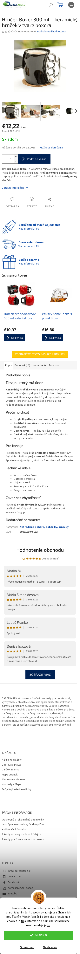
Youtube (12, 894)
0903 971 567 (15, 877)
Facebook (13, 882)
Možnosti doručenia (51, 148)
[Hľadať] (51, 5)
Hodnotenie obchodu (40, 550)
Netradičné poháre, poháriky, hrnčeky (44, 527)
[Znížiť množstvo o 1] (16, 161)
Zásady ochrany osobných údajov (21, 834)
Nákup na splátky (12, 760)
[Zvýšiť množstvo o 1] (16, 156)
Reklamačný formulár (14, 830)
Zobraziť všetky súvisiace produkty (40, 354)
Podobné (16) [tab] (22, 365)
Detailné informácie (13, 188)
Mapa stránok (10, 775)
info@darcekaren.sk (19, 871)
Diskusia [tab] (54, 365)
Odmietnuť (27, 947)
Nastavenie (50, 947)
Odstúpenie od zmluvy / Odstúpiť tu (23, 825)
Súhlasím (41, 935)
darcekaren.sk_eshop (20, 888)
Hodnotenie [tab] (39, 365)
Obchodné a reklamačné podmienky (23, 820)
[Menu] (71, 5)
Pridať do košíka (36, 158)
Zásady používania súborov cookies (23, 839)
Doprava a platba (12, 765)
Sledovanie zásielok (13, 779)
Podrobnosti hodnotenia (51, 32)
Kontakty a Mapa (11, 784)
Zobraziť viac (40, 674)
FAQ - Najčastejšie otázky (16, 789)
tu (22, 921)
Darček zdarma (10, 770)
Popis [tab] (8, 365)
